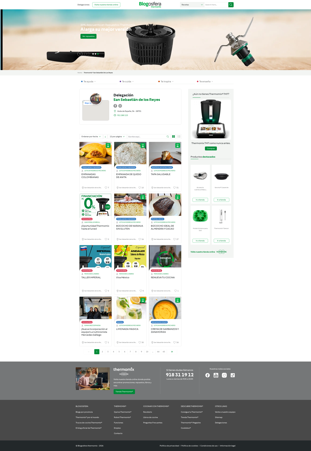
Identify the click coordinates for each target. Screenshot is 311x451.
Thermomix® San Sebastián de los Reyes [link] (98, 73)
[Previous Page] (89, 351)
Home (80, 73)
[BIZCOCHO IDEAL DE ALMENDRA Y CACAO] (165, 208)
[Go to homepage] (150, 5)
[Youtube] (216, 375)
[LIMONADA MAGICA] (130, 311)
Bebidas (120, 322)
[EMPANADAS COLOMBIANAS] (95, 156)
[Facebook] (207, 375)
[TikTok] (232, 375)
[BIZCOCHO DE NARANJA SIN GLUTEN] (130, 208)
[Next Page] (172, 351)
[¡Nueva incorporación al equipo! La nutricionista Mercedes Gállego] (95, 311)
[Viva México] (130, 259)
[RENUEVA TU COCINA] (165, 259)
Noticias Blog (87, 219)
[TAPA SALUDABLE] (165, 156)
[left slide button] (80, 53)
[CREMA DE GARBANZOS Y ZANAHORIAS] (165, 311)
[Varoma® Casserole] (221, 175)
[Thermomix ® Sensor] (221, 216)
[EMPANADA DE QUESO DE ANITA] (130, 156)
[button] (192, 4)
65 (164, 351)
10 (147, 351)
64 (158, 351)
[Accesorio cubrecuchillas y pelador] (200, 175)
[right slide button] (86, 53)
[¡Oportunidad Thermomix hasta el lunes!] (95, 208)
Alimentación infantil (159, 322)
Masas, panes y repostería (91, 167)
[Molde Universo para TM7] (200, 216)
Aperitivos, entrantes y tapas (162, 167)
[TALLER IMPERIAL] (95, 259)
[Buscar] (231, 4)
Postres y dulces (157, 219)
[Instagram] (224, 375)
